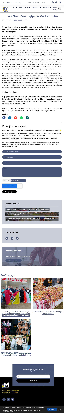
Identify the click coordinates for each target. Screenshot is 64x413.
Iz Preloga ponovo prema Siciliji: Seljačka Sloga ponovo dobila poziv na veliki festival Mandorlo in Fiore (16, 313)
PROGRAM (55, 9)
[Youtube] (60, 2)
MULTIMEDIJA (46, 7)
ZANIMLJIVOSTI (35, 7)
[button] (59, 8)
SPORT (20, 7)
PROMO (55, 7)
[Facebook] (53, 2)
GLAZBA (26, 7)
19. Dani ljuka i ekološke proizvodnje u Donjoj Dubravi (48, 312)
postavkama (11, 411)
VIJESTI (13, 7)
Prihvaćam (52, 409)
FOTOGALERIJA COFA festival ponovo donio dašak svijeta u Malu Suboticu (16, 354)
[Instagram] (56, 2)
